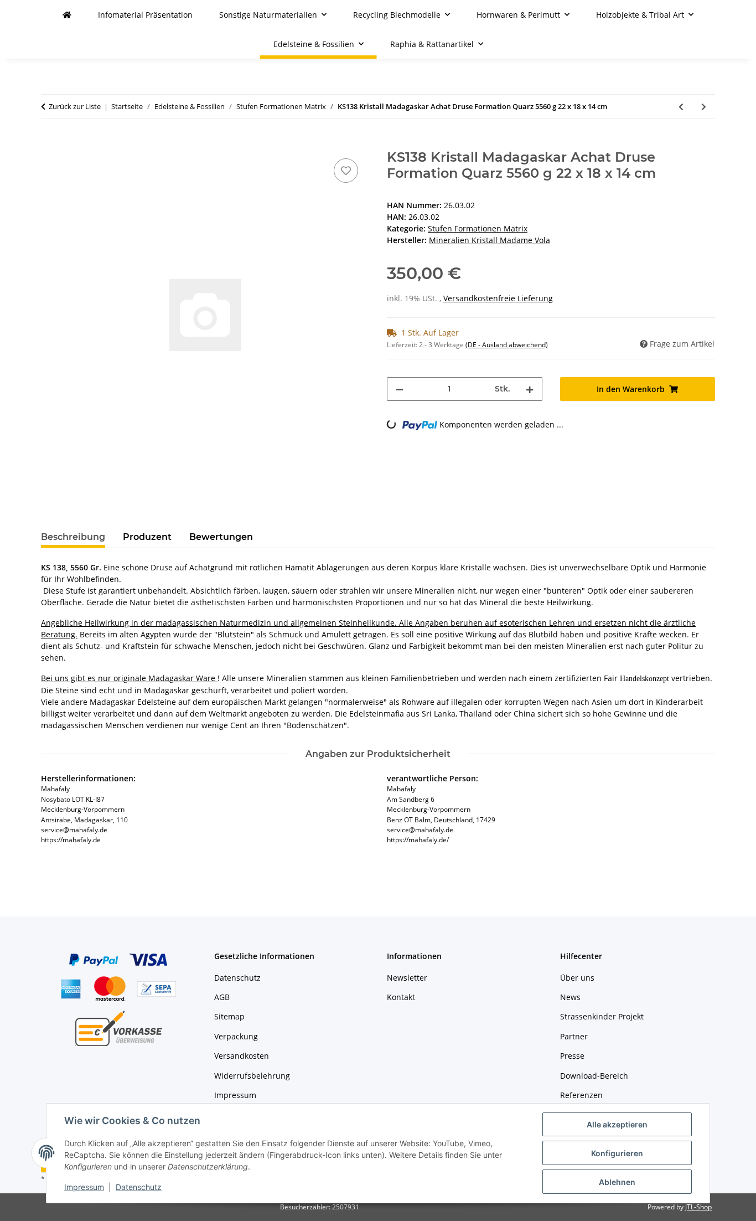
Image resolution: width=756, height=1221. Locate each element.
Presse (572, 1055)
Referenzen (581, 1095)
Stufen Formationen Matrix (477, 228)
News (570, 997)
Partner (574, 1036)
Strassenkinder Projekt (602, 1016)
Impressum (84, 1187)
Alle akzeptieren (617, 1124)
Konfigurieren (617, 1153)
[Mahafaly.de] (67, 14)
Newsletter (407, 977)
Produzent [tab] (147, 537)
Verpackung (236, 1036)
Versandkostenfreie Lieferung (498, 298)
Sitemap (229, 1016)
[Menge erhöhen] (529, 389)
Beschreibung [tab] (73, 537)
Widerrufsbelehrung (252, 1075)
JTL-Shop (698, 1207)
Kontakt (401, 997)
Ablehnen (617, 1182)
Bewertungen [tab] (221, 537)
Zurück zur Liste (75, 106)
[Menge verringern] (399, 389)
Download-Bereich (594, 1075)
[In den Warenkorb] (50, 143)
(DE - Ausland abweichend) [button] (506, 344)
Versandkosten (241, 1055)
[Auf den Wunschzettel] (346, 170)
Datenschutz (139, 1187)
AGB (222, 997)
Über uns (577, 977)
